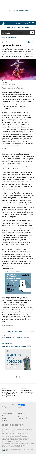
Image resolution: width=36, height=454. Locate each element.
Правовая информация (24, 417)
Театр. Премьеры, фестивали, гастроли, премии (15, 346)
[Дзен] (9, 425)
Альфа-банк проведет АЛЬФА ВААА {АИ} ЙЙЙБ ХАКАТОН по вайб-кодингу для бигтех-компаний (9, 394)
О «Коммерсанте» (7, 413)
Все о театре (5, 343)
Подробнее (4, 450)
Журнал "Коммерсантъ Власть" (9, 37)
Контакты (4, 417)
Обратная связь (22, 415)
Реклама (4, 418)
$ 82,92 (8, 27)
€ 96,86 (13, 27)
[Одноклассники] (13, 425)
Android (20, 413)
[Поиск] (29, 23)
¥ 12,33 (18, 27)
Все (12, 385)
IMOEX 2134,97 (25, 27)
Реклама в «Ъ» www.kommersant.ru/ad (18, 10)
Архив (3, 415)
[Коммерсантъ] (3, 23)
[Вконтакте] (6, 425)
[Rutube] (16, 425)
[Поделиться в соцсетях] (32, 42)
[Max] (20, 425)
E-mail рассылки (22, 418)
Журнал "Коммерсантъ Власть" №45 (12, 331)
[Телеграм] (3, 425)
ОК (32, 32)
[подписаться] (13, 337)
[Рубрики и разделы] (32, 23)
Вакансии (4, 420)
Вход (26, 23)
